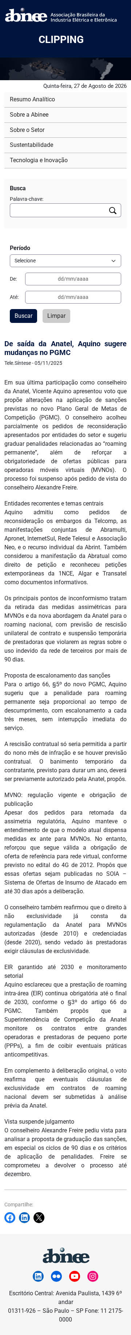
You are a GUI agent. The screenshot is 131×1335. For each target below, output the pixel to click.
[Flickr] (56, 1276)
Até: (14, 297)
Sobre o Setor (27, 129)
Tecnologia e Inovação (39, 160)
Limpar (56, 315)
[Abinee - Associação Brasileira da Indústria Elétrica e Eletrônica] (65, 1254)
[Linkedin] (26, 1217)
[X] (40, 1217)
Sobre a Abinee (29, 114)
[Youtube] (75, 1276)
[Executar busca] (113, 210)
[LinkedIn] (38, 1276)
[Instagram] (93, 1276)
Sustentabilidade (31, 144)
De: (13, 279)
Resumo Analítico (32, 99)
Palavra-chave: (26, 199)
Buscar (23, 315)
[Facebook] (11, 1217)
